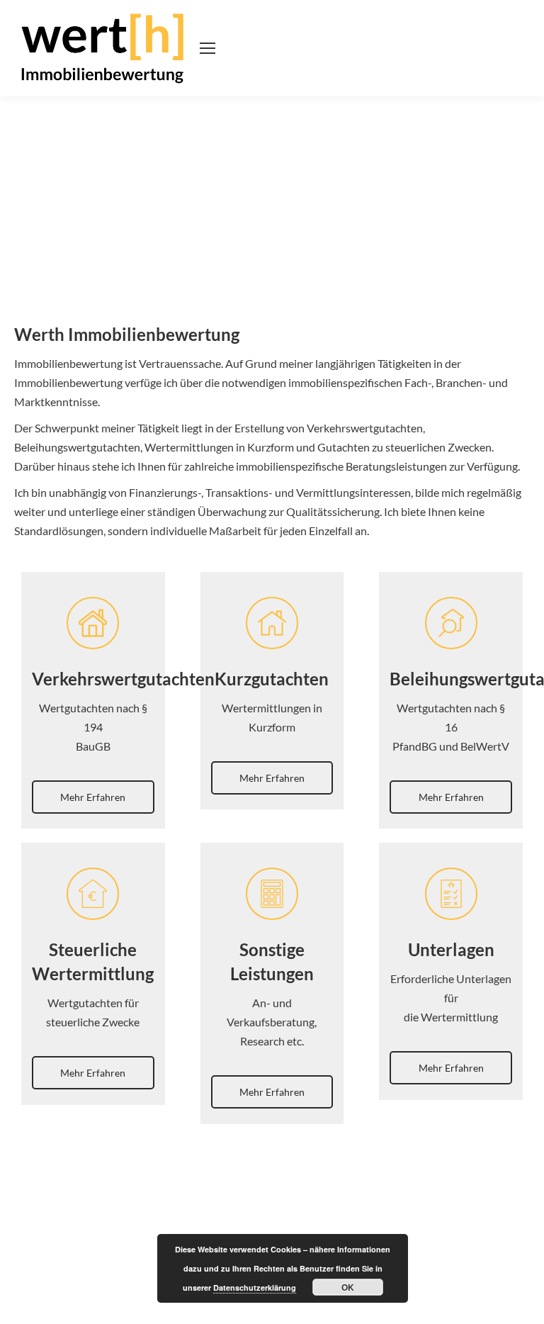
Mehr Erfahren (92, 797)
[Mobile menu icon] (207, 48)
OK (347, 1287)
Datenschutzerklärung (254, 1287)
